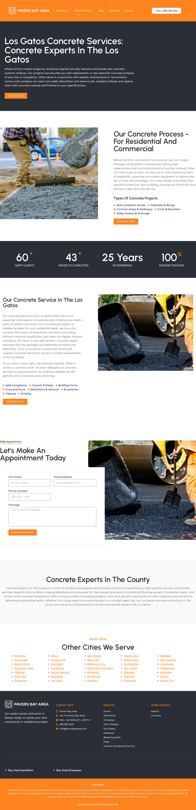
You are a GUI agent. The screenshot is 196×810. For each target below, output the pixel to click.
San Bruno (93, 676)
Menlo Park (131, 660)
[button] (25, 770)
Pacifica (92, 680)
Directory (114, 10)
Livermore (166, 664)
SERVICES (109, 705)
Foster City (131, 655)
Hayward (130, 680)
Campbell (57, 664)
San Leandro (168, 660)
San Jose (19, 655)
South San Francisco (100, 668)
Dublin (164, 676)
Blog (101, 10)
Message (14, 504)
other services (160, 705)
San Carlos (130, 668)
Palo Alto (20, 676)
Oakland (129, 672)
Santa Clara (22, 664)
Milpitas (19, 672)
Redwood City (96, 664)
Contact (129, 10)
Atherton (93, 672)
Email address (63, 477)
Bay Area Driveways (68, 770)
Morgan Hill (58, 660)
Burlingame (131, 664)
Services (61, 10)
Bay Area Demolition (20, 770)
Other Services (82, 10)
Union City (167, 680)
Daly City (93, 660)
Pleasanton (167, 668)
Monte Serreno (60, 672)
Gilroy (54, 655)
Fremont (129, 676)
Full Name (14, 477)
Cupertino (20, 680)
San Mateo (94, 655)
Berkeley (165, 655)
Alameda (166, 672)
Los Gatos (57, 668)
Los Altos (57, 680)
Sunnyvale (20, 660)
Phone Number (18, 491)
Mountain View (24, 668)
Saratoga (57, 676)
